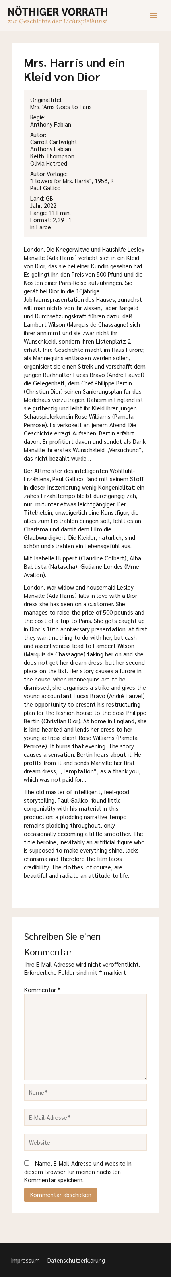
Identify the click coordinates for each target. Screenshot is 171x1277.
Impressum (25, 1260)
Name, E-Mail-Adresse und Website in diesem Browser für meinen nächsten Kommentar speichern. (78, 1171)
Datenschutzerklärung (76, 1260)
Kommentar (42, 989)
